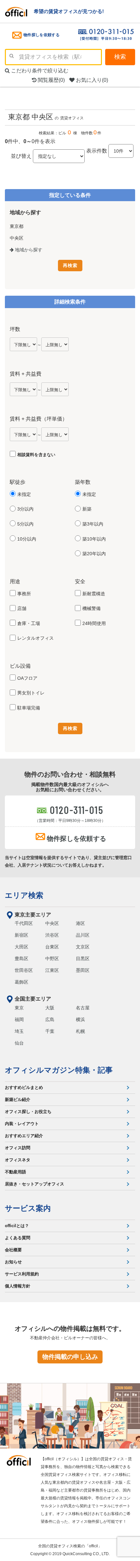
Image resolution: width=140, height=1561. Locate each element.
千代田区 (24, 923)
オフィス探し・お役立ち (28, 1111)
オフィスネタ (17, 1159)
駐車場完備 (28, 707)
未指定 (24, 494)
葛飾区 (21, 982)
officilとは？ (17, 1225)
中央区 (52, 923)
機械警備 (91, 608)
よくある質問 (17, 1237)
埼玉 (19, 1031)
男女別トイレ (31, 692)
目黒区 (83, 958)
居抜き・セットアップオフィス (34, 1184)
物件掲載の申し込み (70, 1356)
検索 (120, 56)
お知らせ (13, 1261)
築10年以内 (94, 539)
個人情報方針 (17, 1286)
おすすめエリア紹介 (24, 1135)
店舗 (21, 608)
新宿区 (21, 935)
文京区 (83, 946)
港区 (80, 923)
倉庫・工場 (28, 623)
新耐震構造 (93, 593)
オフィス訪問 (17, 1147)
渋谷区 (52, 935)
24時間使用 (94, 623)
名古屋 (83, 1007)
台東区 (52, 946)
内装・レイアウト (22, 1123)
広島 (49, 1019)
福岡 (19, 1019)
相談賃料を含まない (36, 454)
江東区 (52, 970)
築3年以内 (92, 524)
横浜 (80, 1019)
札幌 (80, 1031)
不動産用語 (15, 1171)
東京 (19, 1007)
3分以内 (25, 509)
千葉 (49, 1031)
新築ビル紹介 (17, 1099)
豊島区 (21, 958)
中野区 (52, 958)
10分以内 (26, 539)
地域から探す (28, 249)
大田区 (21, 946)
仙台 (19, 1043)
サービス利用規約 (22, 1273)
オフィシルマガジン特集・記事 (59, 1070)
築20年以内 (94, 553)
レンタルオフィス (35, 638)
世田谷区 (24, 970)
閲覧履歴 (50, 80)
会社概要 (13, 1249)
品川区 (83, 935)
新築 (86, 509)
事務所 (24, 593)
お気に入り (91, 80)
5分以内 (25, 524)
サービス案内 (28, 1208)
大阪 (49, 1007)
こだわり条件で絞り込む (39, 70)
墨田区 (83, 970)
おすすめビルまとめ (24, 1087)
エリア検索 (24, 895)
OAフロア (27, 678)
